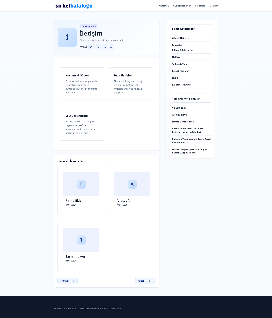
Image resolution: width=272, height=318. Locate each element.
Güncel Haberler (182, 5)
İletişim (214, 5)
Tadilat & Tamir (180, 63)
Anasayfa (164, 5)
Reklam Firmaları (181, 84)
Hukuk (175, 77)
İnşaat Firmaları (180, 70)
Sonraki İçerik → (146, 280)
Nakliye (176, 57)
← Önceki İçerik (67, 280)
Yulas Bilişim (179, 107)
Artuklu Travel (180, 114)
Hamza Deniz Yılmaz (183, 121)
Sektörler (200, 5)
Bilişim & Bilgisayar (182, 50)
